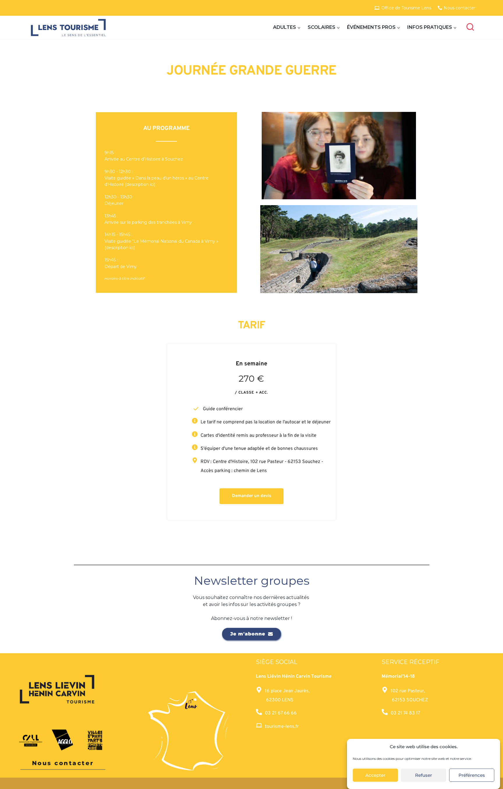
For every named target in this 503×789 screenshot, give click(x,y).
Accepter (375, 775)
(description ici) (140, 184)
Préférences (471, 775)
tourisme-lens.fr (282, 727)
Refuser (423, 775)
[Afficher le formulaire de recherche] (470, 27)
